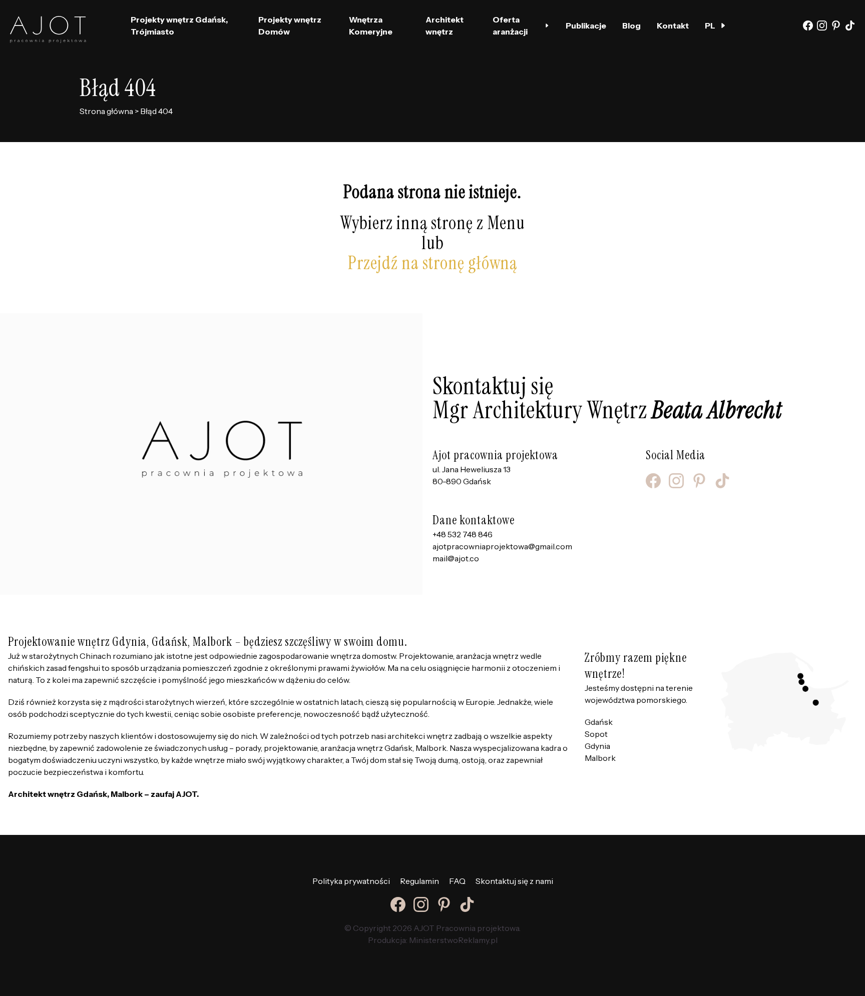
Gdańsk (599, 722)
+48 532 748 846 (462, 534)
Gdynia (597, 746)
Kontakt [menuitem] (673, 26)
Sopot (596, 734)
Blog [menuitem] (631, 26)
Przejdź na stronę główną (432, 263)
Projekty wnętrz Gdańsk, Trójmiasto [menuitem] (179, 26)
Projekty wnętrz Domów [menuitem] (289, 26)
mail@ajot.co (455, 558)
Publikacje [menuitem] (586, 26)
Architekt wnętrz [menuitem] (444, 26)
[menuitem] (715, 26)
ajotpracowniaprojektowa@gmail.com (502, 546)
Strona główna (106, 111)
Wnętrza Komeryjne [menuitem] (370, 26)
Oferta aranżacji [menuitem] (510, 26)
